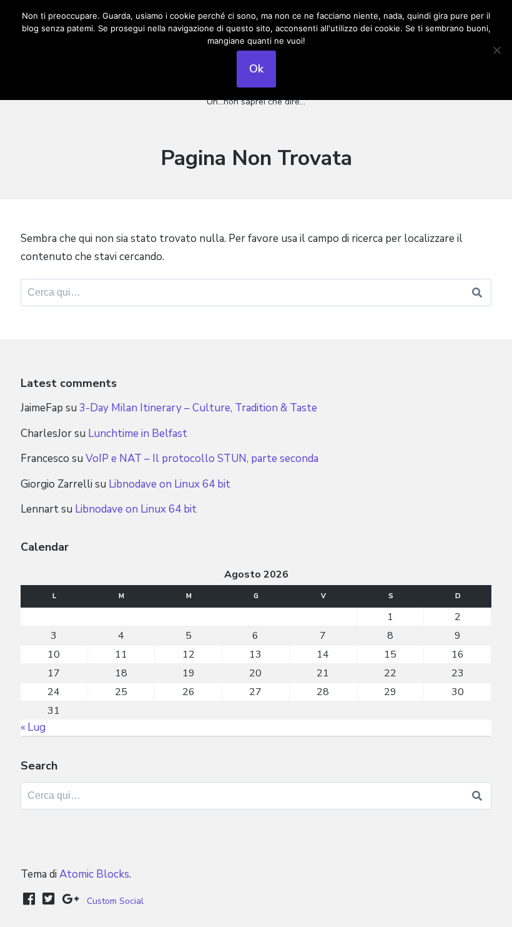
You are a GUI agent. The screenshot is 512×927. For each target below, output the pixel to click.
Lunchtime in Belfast (137, 433)
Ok (256, 68)
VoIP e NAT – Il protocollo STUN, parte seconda (202, 458)
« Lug (33, 727)
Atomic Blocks (94, 874)
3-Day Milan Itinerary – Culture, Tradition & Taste (198, 408)
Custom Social (115, 901)
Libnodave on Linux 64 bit (169, 484)
